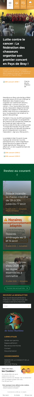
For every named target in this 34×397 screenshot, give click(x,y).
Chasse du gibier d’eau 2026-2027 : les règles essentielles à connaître (16, 269)
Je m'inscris (29, 306)
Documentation (10, 351)
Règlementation (12, 211)
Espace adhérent (10, 343)
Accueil (5, 70)
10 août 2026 (11, 246)
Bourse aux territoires (12, 346)
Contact (7, 348)
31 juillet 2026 (11, 281)
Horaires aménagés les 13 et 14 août (16, 237)
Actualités (13, 70)
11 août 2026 (11, 209)
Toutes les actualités (16, 288)
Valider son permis (23, 6)
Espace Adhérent (16, 6)
